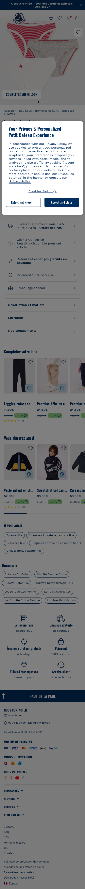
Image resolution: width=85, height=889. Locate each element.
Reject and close (21, 202)
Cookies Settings (42, 191)
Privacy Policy (19, 181)
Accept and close (61, 202)
